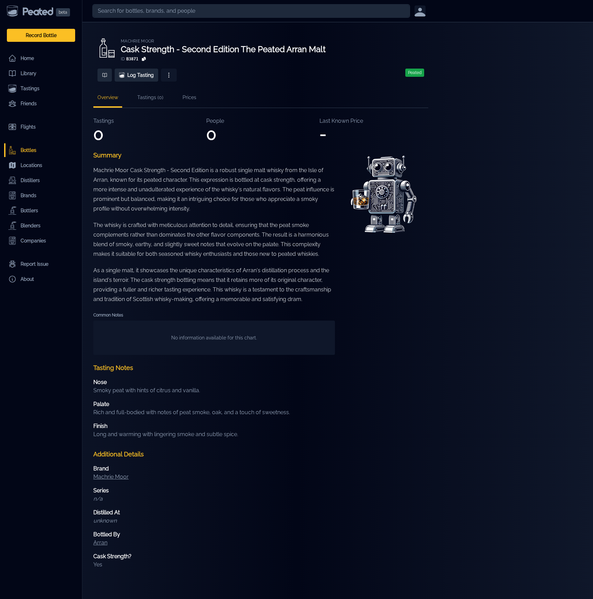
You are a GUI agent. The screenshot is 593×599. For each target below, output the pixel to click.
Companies (33, 240)
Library (28, 73)
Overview (107, 97)
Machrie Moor (137, 41)
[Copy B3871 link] (144, 59)
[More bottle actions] (169, 75)
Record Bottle (41, 35)
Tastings (30, 88)
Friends (29, 103)
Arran (100, 542)
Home (27, 58)
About (27, 279)
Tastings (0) (150, 97)
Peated (414, 72)
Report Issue (34, 264)
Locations (31, 165)
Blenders (30, 225)
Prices (189, 97)
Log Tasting (140, 75)
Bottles (28, 150)
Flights (28, 127)
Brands (28, 195)
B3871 (132, 59)
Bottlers (29, 210)
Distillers (30, 180)
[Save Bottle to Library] (104, 75)
